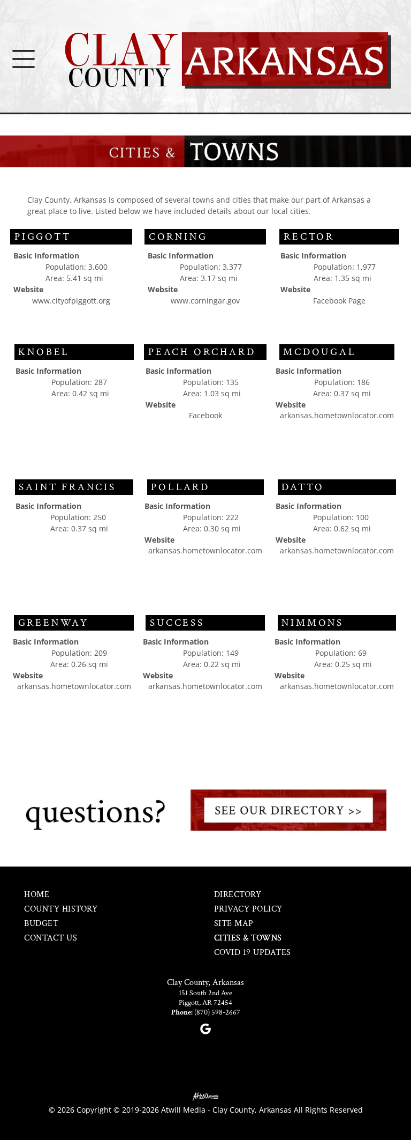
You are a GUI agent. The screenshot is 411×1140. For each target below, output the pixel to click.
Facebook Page (339, 300)
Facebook (205, 415)
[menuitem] (96, 894)
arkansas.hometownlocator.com (337, 415)
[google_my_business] (205, 1030)
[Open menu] (23, 59)
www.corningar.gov (205, 300)
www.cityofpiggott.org (71, 300)
